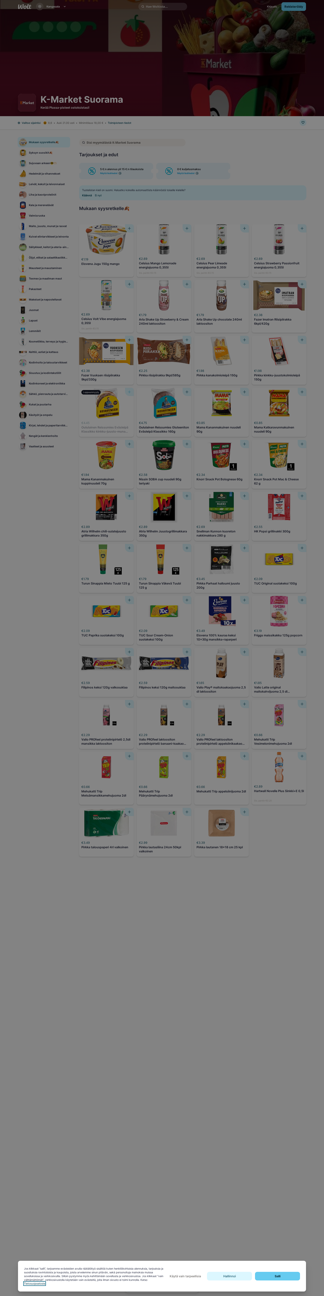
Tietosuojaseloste (34, 1283)
